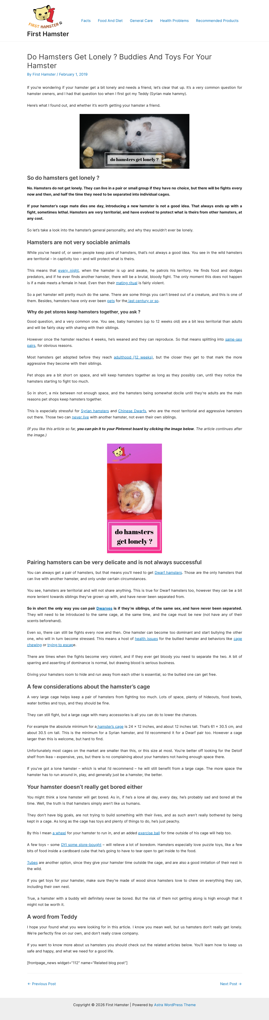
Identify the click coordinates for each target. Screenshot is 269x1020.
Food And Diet (110, 20)
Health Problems (174, 20)
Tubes (32, 862)
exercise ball (149, 833)
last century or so (142, 301)
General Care (141, 20)
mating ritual (126, 283)
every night (68, 270)
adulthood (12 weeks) (133, 357)
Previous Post (41, 984)
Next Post (231, 984)
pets (111, 301)
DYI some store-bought (81, 844)
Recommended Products (217, 20)
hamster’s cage (110, 726)
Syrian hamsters (95, 411)
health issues (146, 638)
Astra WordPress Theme (175, 1005)
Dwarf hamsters (168, 572)
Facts (86, 20)
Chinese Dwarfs (132, 411)
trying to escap (60, 645)
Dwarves (104, 608)
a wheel (59, 833)
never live (80, 417)
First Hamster (48, 34)
